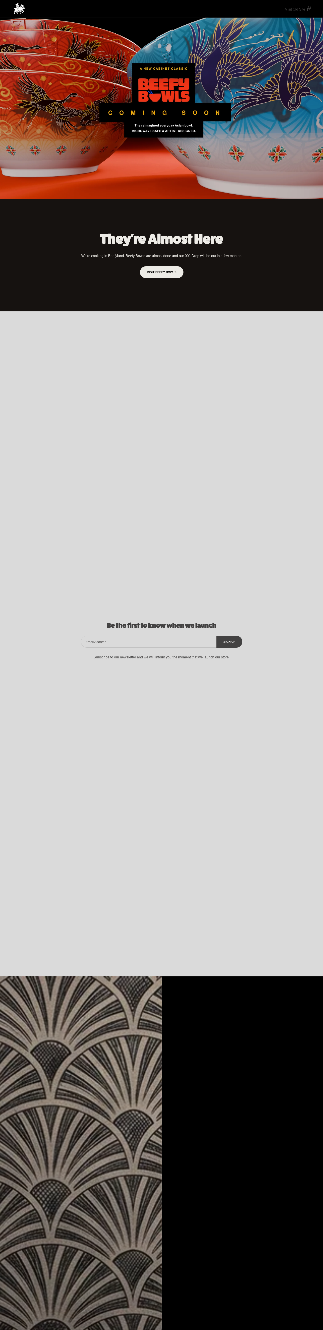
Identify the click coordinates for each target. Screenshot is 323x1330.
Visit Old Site (295, 9)
